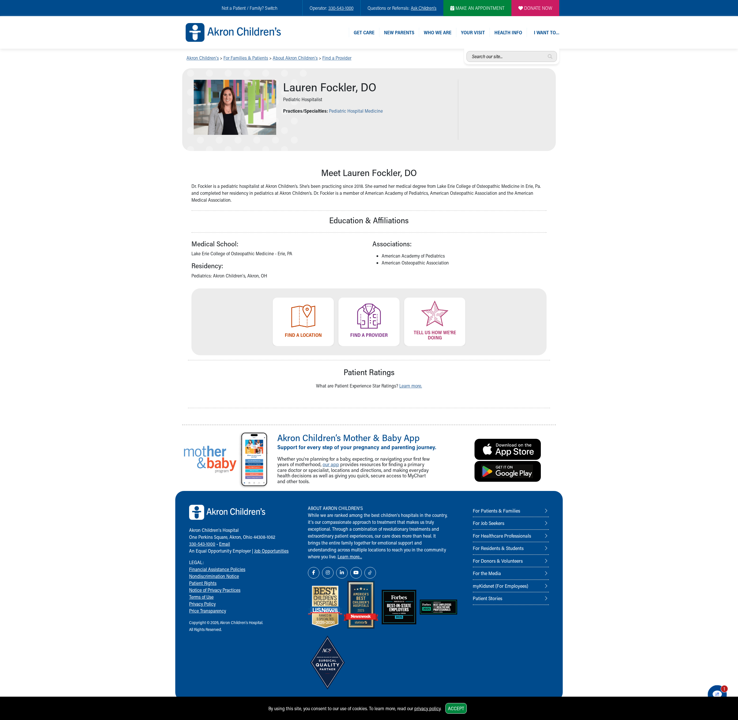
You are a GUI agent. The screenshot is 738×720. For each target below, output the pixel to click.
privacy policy (427, 708)
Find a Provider (336, 58)
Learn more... (350, 556)
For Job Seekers (488, 523)
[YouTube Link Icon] (356, 573)
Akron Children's (203, 58)
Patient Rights (202, 583)
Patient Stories (487, 598)
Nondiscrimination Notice (214, 576)
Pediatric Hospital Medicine (356, 111)
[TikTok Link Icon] (370, 573)
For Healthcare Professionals (502, 535)
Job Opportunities (271, 551)
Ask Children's (423, 8)
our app (331, 464)
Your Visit (473, 32)
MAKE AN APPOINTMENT (479, 8)
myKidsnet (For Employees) (500, 586)
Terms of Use (201, 597)
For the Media (487, 573)
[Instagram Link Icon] (328, 573)
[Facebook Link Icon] (313, 573)
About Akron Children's (295, 58)
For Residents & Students (498, 548)
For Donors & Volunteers (498, 561)
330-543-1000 (340, 8)
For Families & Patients (245, 58)
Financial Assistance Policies (217, 569)
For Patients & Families (496, 510)
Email (224, 544)
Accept (456, 708)
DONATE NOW (537, 8)
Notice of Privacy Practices (214, 590)
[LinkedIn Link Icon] (342, 573)
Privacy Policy (202, 604)
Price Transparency (207, 611)
